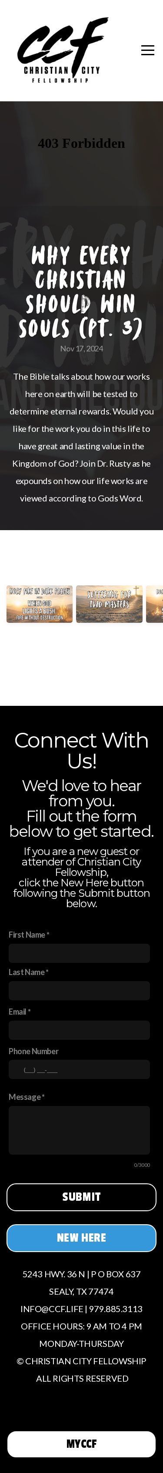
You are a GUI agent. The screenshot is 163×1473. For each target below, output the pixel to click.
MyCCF (82, 1444)
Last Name (26, 972)
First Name (27, 934)
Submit (81, 1197)
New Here (81, 1238)
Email (18, 1011)
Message (24, 1097)
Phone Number (33, 1051)
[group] (40, 616)
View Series (81, 675)
